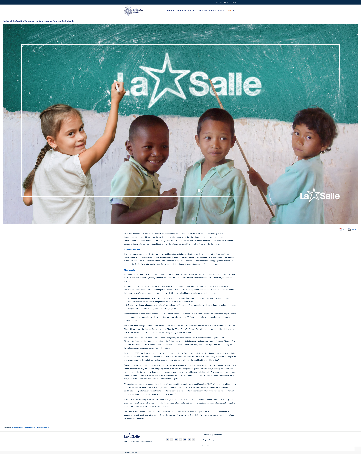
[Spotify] (193, 439)
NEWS (38, 427)
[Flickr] (180, 439)
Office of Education (44, 427)
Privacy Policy (208, 440)
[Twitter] (171, 439)
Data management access (213, 435)
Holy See (21, 427)
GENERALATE (15, 427)
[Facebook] (167, 439)
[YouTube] (184, 439)
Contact (206, 445)
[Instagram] (176, 439)
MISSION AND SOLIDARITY (30, 427)
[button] (234, 11)
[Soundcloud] (189, 439)
